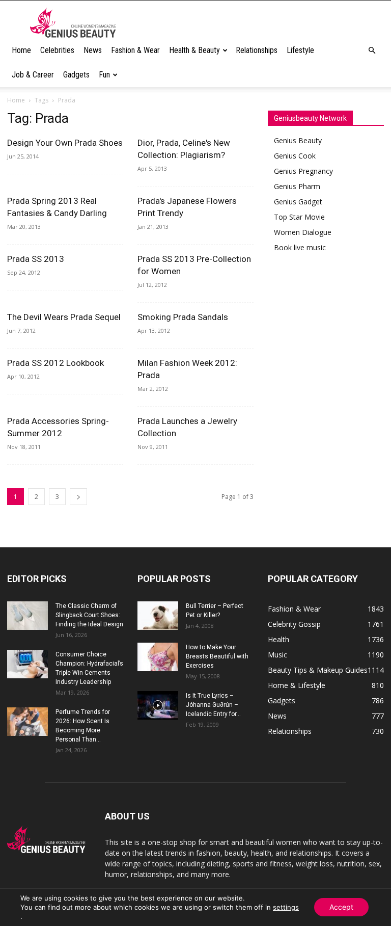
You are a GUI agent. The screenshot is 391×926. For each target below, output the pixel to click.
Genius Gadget (298, 201)
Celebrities (57, 50)
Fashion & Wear (135, 50)
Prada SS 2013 (35, 259)
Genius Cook (295, 156)
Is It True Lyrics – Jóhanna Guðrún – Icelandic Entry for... (213, 705)
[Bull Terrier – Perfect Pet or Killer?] (157, 615)
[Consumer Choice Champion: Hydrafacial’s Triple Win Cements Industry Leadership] (27, 664)
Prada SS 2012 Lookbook (55, 363)
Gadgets (76, 75)
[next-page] (78, 496)
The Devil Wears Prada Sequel (64, 317)
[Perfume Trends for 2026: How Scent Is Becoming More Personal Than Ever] (27, 721)
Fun (104, 75)
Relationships (256, 50)
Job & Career (33, 75)
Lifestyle (300, 50)
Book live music (300, 247)
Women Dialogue (302, 232)
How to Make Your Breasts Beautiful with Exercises (217, 656)
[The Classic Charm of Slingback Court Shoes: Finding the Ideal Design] (27, 615)
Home (21, 50)
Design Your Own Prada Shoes (65, 143)
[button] (371, 51)
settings (286, 907)
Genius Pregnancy (303, 171)
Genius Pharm (297, 186)
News (92, 50)
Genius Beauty (298, 140)
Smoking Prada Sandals (182, 317)
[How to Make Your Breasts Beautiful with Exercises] (157, 657)
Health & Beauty (194, 50)
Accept (341, 907)
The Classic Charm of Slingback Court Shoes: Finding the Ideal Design (89, 615)
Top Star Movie (299, 217)
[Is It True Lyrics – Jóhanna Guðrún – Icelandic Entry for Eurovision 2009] (157, 705)
